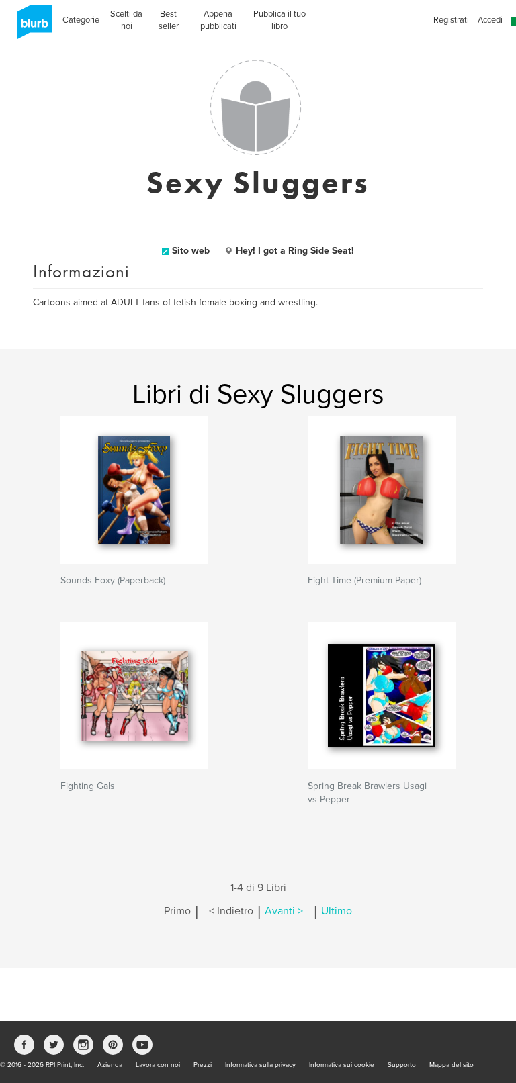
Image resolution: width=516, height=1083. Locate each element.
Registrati (451, 20)
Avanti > (284, 911)
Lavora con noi (158, 1065)
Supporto (402, 1065)
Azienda (109, 1065)
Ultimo (336, 911)
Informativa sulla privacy (260, 1065)
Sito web (191, 250)
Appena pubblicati (218, 20)
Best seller (169, 20)
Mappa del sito (451, 1065)
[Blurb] (30, 27)
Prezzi (203, 1065)
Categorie (80, 20)
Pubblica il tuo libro (279, 20)
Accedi (490, 20)
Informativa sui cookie (341, 1065)
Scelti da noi (126, 20)
